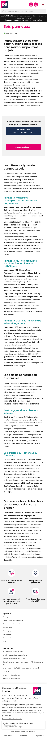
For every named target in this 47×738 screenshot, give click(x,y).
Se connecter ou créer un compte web (23, 131)
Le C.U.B (6, 671)
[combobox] (23, 11)
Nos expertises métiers (11, 638)
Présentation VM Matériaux (13, 620)
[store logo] (4, 4)
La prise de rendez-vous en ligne (15, 655)
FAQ (4, 641)
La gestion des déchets (11, 675)
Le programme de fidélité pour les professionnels (21, 668)
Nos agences (7, 617)
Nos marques (7, 627)
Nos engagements (9, 631)
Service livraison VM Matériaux (14, 658)
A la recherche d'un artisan (13, 651)
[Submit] (3, 11)
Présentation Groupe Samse (13, 624)
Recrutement (8, 634)
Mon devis (31, 4)
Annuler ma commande (11, 678)
